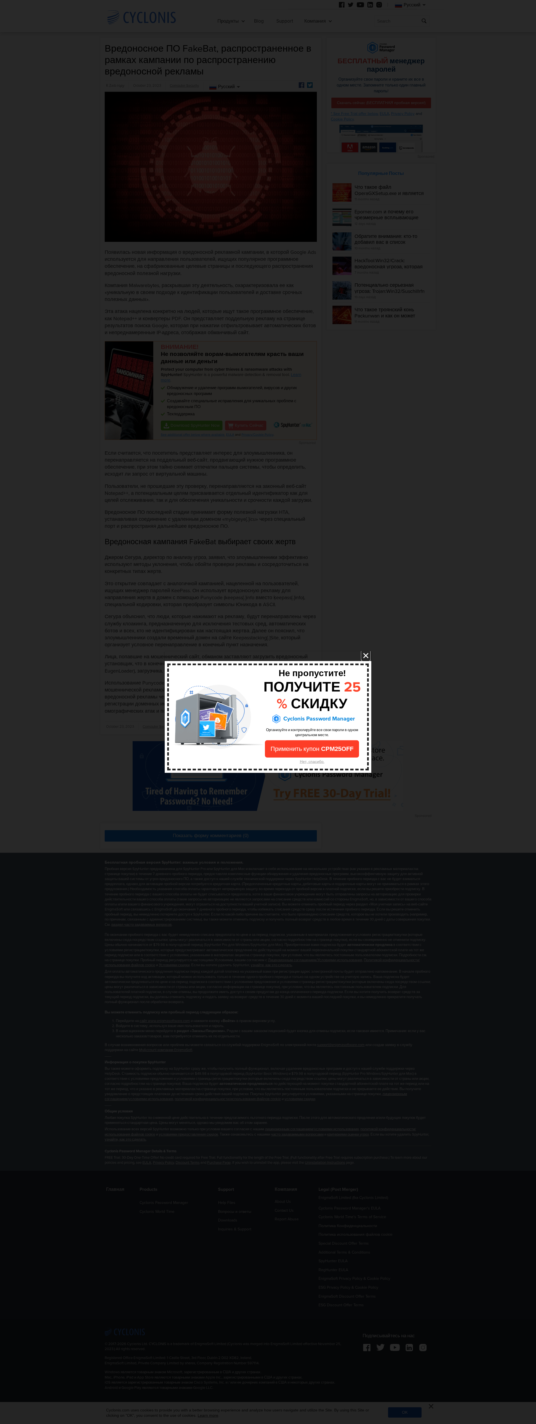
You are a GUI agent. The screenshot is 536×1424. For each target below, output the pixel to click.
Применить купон (312, 749)
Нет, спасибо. (312, 761)
